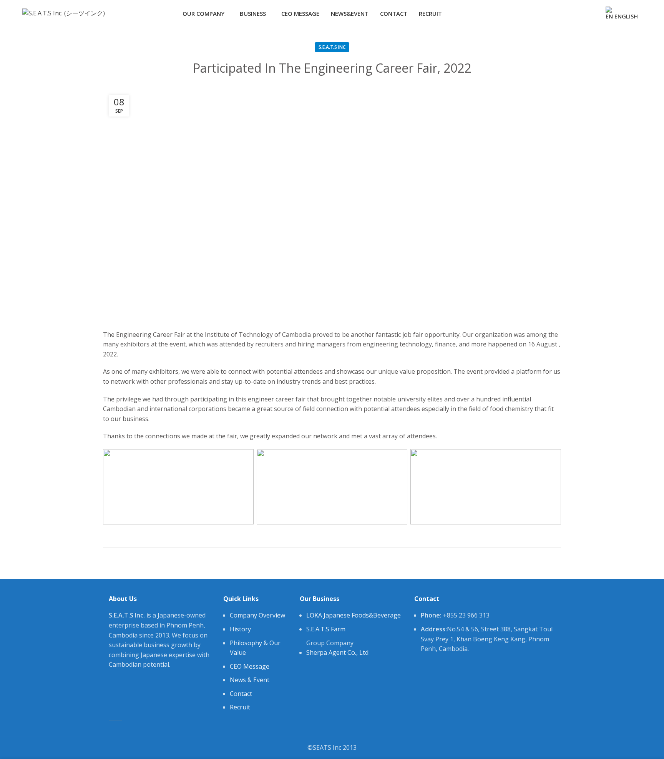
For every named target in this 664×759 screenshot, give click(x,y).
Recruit (240, 707)
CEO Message (249, 666)
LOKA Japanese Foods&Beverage (353, 615)
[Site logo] (63, 12)
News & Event (249, 680)
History (240, 629)
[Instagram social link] (573, 13)
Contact (241, 693)
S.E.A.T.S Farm (325, 629)
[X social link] (565, 13)
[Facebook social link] (556, 13)
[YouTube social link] (582, 13)
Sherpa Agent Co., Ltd (337, 652)
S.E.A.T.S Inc (332, 47)
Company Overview (257, 615)
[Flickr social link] (591, 13)
